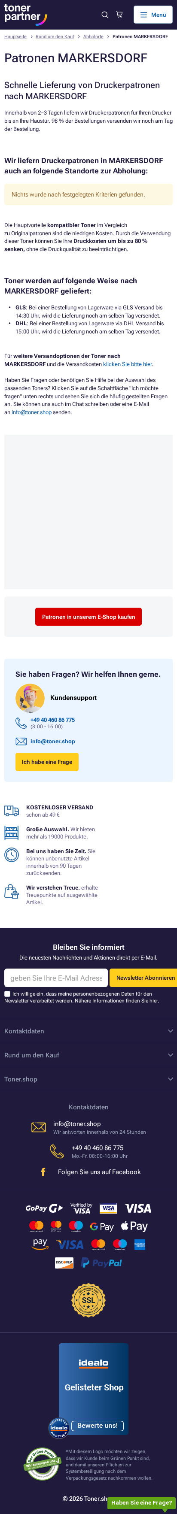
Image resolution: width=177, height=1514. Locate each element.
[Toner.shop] (25, 15)
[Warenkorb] (119, 15)
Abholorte (93, 36)
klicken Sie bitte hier (127, 364)
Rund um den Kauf (55, 36)
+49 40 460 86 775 (53, 720)
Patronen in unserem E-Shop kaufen (88, 617)
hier (154, 1001)
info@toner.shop (32, 412)
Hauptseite (15, 36)
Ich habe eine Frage (47, 762)
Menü (158, 15)
